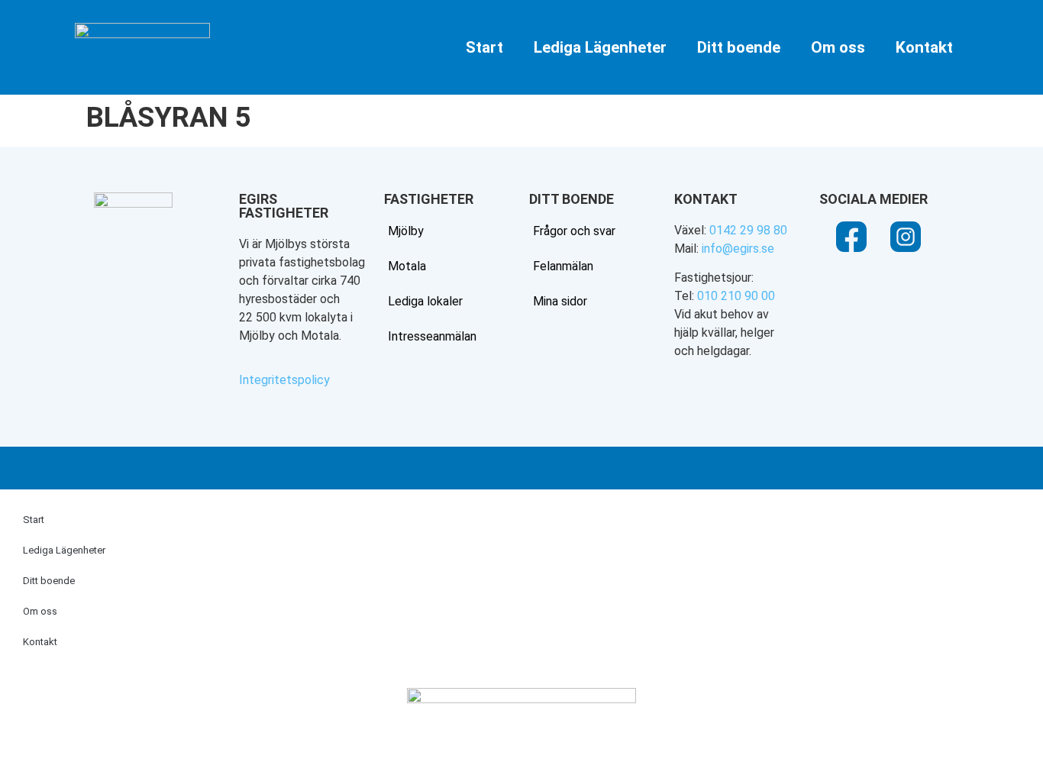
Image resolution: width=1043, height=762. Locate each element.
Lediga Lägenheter (600, 47)
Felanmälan (563, 266)
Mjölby (406, 231)
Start (484, 47)
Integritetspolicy (284, 380)
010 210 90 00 (736, 296)
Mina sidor (560, 301)
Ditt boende (738, 47)
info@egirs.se (738, 248)
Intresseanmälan (432, 336)
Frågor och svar (574, 231)
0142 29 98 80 (748, 230)
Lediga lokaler (425, 301)
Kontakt (924, 47)
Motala (407, 266)
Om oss (838, 47)
